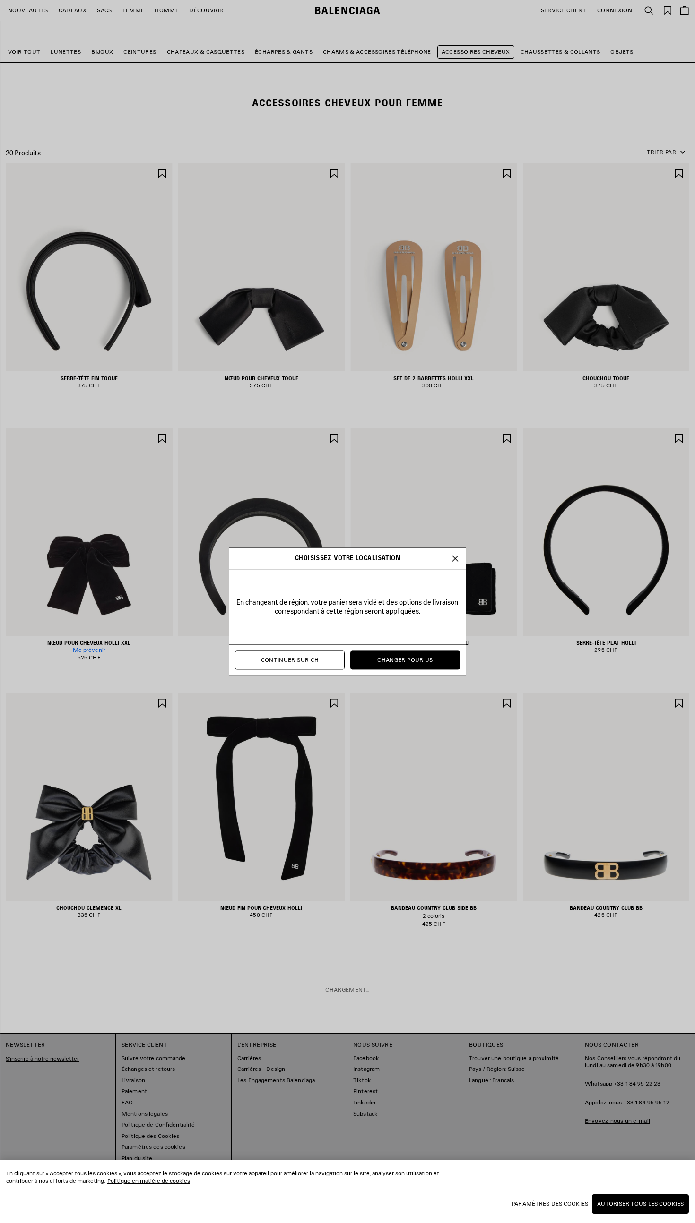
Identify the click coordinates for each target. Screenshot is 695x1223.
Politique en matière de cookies (148, 1180)
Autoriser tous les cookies (640, 1203)
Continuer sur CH (290, 659)
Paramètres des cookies (550, 1203)
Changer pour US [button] (405, 659)
